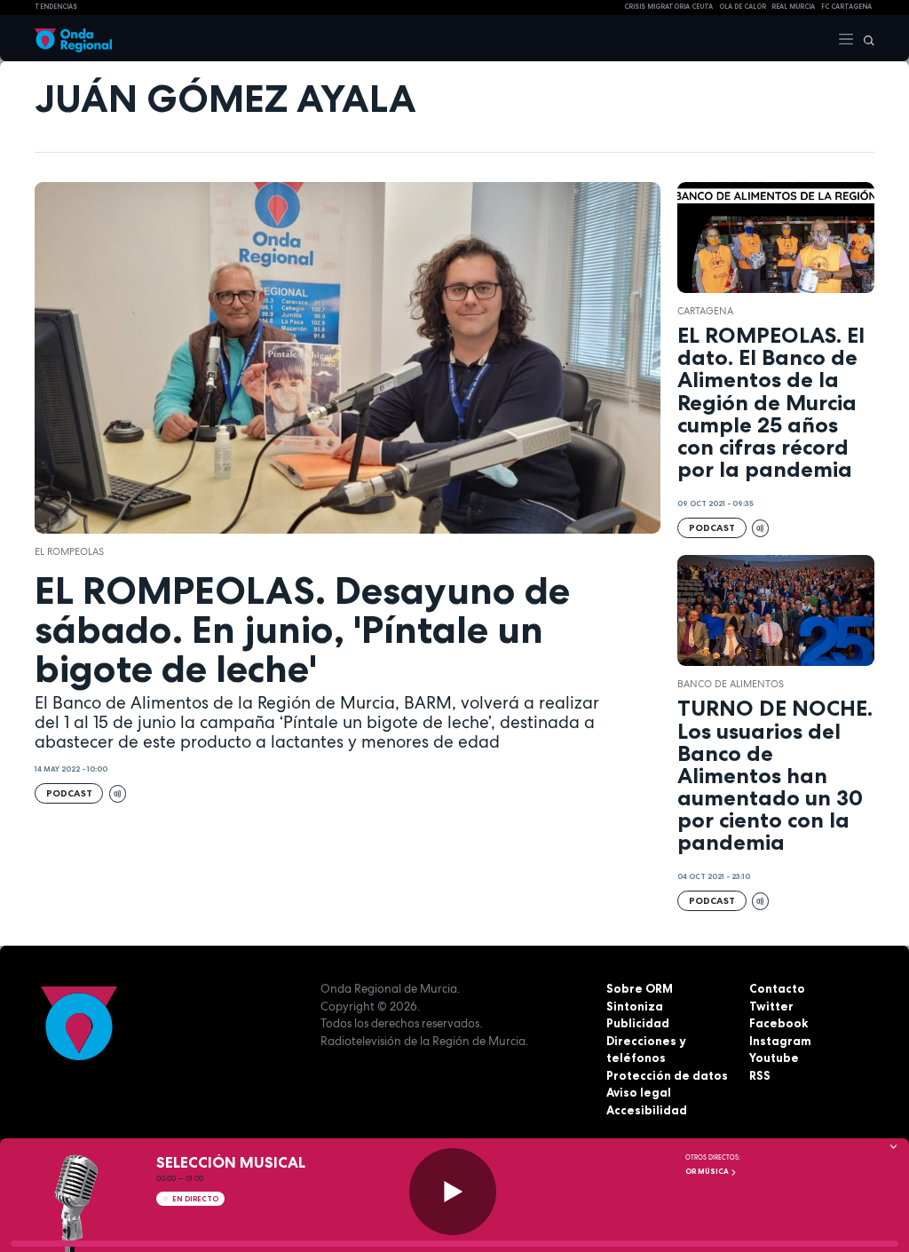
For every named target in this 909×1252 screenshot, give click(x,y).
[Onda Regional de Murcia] (73, 38)
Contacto (777, 988)
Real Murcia (793, 7)
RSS (760, 1075)
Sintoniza (634, 1006)
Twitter (771, 1006)
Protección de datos (667, 1075)
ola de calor (742, 7)
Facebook (778, 1023)
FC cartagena (846, 7)
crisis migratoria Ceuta (668, 7)
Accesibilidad (646, 1110)
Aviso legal (638, 1092)
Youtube (774, 1057)
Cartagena (705, 311)
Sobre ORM (639, 988)
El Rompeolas (69, 551)
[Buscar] (864, 38)
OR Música (708, 1171)
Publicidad (637, 1023)
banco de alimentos (730, 684)
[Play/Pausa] (452, 1191)
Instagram (780, 1041)
